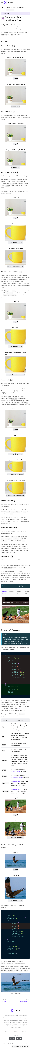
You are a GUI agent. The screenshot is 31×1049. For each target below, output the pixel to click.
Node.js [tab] (19, 598)
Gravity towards (15, 771)
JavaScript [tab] (13, 598)
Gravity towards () (8, 501)
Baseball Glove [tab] (26, 592)
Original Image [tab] (4, 592)
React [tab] (7, 598)
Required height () (8, 111)
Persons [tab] (11, 591)
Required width (16, 781)
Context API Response (10, 630)
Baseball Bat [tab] (19, 592)
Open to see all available (14, 586)
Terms (15, 1031)
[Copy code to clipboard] (28, 654)
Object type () (7, 556)
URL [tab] (4, 598)
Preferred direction (16, 777)
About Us (23, 1031)
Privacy (7, 1031)
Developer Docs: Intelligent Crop (14, 19)
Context (17, 643)
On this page (5, 13)
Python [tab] (24, 598)
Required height (16, 789)
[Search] (28, 2)
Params (4, 41)
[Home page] (2, 7)
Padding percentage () (9, 172)
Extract (19, 708)
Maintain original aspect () (11, 272)
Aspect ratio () (7, 380)
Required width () (8, 46)
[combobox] (28, 2)
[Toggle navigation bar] (2, 2)
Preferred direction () (9, 527)
